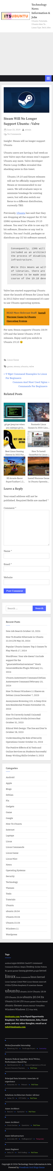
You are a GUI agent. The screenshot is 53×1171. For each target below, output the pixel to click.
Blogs (8, 788)
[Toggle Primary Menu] (48, 78)
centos (20, 963)
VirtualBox (40, 1005)
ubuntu (24, 366)
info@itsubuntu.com (15, 1027)
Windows (10, 1009)
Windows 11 (12, 928)
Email (8, 564)
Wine (31, 1010)
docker (37, 967)
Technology (12, 882)
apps (14, 963)
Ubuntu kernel (42, 1001)
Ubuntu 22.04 (13, 922)
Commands (9, 967)
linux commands (23, 977)
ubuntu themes (13, 1005)
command (37, 963)
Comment (10, 507)
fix (6, 971)
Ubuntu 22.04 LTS (14, 1001)
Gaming (22, 970)
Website (8, 577)
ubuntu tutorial (29, 1005)
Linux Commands (15, 847)
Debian (9, 794)
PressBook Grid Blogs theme (32, 1167)
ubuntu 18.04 (13, 911)
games (15, 971)
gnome (29, 970)
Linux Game (13, 360)
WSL (36, 1009)
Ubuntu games (29, 1002)
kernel (42, 970)
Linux (9, 841)
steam (17, 366)
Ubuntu (21, 212)
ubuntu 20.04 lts (33, 997)
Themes (10, 887)
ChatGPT (28, 963)
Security (10, 876)
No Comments (14, 134)
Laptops (10, 835)
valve (31, 366)
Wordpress (11, 934)
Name (8, 551)
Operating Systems (15, 870)
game (10, 366)
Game (9, 812)
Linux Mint (11, 858)
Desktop (30, 966)
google (36, 971)
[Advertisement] (26, 54)
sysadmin (32, 985)
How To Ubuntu (14, 823)
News (9, 864)
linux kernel (37, 977)
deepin (23, 967)
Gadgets (10, 806)
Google (9, 818)
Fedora (44, 967)
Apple (9, 783)
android (8, 963)
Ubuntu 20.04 (13, 916)
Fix (7, 800)
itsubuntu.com (12, 1016)
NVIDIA (8, 985)
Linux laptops (10, 982)
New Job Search (14, 631)
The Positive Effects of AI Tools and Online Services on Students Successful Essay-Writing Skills (26, 751)
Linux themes (32, 981)
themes (40, 985)
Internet (10, 829)
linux (10, 976)
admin (28, 129)
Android (10, 777)
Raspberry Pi (23, 985)
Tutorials (10, 899)
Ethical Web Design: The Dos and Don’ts (26, 728)
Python (14, 985)
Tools (8, 893)
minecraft (42, 982)
